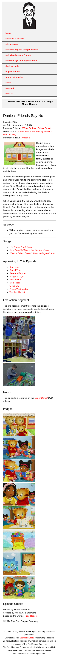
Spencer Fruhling (27, 638)
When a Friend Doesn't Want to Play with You (32, 253)
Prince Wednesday (18, 289)
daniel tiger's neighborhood (22, 61)
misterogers (12, 44)
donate (9, 94)
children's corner (15, 39)
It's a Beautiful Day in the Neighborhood (29, 250)
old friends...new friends (18, 55)
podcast (10, 88)
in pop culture (13, 72)
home (8, 33)
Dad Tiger (14, 267)
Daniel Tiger (15, 270)
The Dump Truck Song (20, 247)
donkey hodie (13, 66)
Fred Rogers (31, 616)
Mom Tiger (14, 282)
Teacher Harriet (17, 292)
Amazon (26, 137)
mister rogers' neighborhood (22, 50)
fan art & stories (14, 77)
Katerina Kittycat (17, 273)
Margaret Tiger (16, 276)
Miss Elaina (15, 279)
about (8, 83)
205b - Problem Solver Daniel (36, 128)
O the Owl (14, 286)
